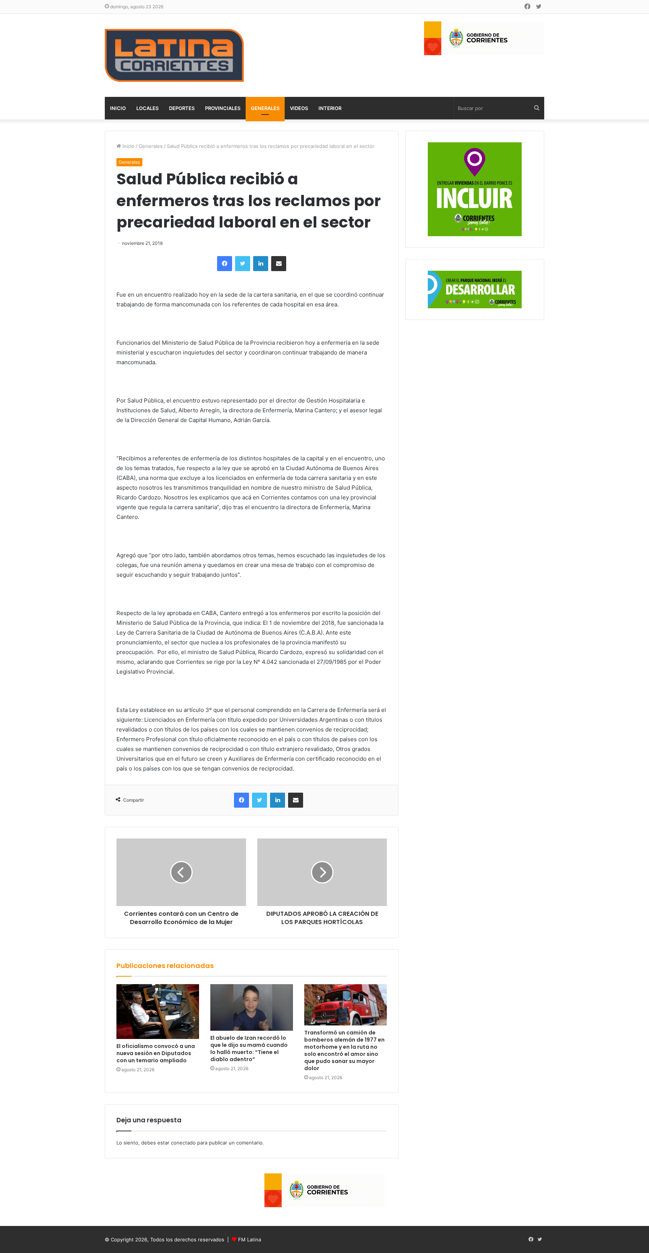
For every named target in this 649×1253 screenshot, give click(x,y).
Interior (329, 108)
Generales (265, 108)
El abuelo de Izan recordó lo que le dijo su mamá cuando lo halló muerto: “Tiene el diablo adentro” (249, 1048)
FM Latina (249, 1239)
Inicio (118, 108)
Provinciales (222, 108)
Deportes (182, 108)
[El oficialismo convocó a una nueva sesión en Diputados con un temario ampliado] (157, 1011)
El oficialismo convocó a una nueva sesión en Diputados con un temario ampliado (155, 1053)
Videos (299, 108)
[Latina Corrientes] (174, 55)
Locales (147, 108)
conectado (183, 1143)
